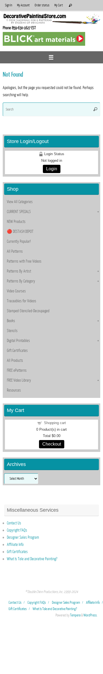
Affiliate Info (15, 544)
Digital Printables (18, 340)
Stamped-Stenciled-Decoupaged (28, 311)
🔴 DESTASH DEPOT (20, 231)
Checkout (51, 444)
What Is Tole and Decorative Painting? (32, 559)
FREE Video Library (19, 380)
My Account (23, 5)
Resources (14, 390)
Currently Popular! (19, 241)
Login (51, 168)
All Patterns (15, 251)
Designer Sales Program (23, 537)
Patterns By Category (21, 281)
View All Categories (20, 201)
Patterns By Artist (19, 271)
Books (11, 321)
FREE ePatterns (17, 370)
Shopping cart (55, 423)
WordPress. (90, 615)
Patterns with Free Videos (24, 261)
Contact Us (14, 523)
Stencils (12, 330)
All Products (15, 360)
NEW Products (16, 221)
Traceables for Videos (21, 301)
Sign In (8, 5)
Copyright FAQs (17, 530)
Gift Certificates (17, 350)
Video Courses (16, 291)
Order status (42, 5)
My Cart (58, 5)
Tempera (75, 615)
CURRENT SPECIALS (19, 211)
